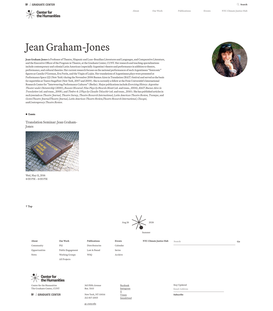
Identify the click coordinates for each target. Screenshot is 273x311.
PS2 (154, 15)
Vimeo (123, 294)
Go (238, 241)
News (135, 23)
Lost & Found (184, 19)
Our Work (157, 10)
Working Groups (160, 27)
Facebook (124, 285)
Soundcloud (126, 298)
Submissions (210, 27)
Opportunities (140, 19)
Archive (207, 23)
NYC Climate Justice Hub (234, 10)
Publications (184, 10)
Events (207, 10)
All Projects (158, 31)
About (136, 10)
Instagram (125, 288)
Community (139, 15)
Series (206, 19)
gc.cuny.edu (90, 303)
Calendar (208, 15)
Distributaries (185, 15)
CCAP (155, 19)
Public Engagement (161, 23)
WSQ (180, 23)
